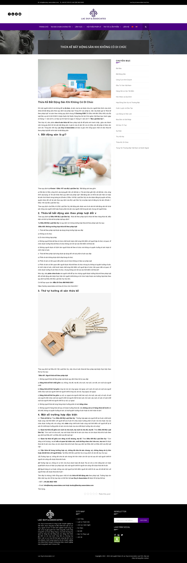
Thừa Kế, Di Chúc (122, 142)
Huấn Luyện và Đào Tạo (124, 108)
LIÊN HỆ (126, 27)
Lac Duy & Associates (66, 128)
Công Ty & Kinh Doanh (124, 80)
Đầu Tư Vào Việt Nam (123, 85)
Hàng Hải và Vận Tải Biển (125, 91)
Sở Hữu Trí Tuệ (121, 125)
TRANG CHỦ (43, 27)
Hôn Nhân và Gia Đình (124, 97)
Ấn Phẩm (80, 528)
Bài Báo (119, 68)
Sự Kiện (119, 131)
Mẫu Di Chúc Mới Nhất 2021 (63, 282)
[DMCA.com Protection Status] (117, 539)
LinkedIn (12, 14)
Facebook (9, 14)
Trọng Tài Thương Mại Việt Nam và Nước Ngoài (132, 148)
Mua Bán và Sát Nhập (123, 119)
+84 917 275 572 (66, 2)
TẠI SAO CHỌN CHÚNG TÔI (61, 27)
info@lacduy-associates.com (49, 2)
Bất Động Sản (121, 74)
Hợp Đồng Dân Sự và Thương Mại (128, 102)
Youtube (19, 14)
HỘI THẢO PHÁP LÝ (94, 27)
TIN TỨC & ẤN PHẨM (111, 27)
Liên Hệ (79, 537)
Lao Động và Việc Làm (124, 114)
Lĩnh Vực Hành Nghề (83, 525)
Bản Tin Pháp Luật (83, 534)
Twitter (16, 14)
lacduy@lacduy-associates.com (82, 485)
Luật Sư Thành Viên (83, 522)
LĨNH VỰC (78, 27)
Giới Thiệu (80, 519)
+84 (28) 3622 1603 (78, 2)
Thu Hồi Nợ (120, 136)
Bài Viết (79, 531)
